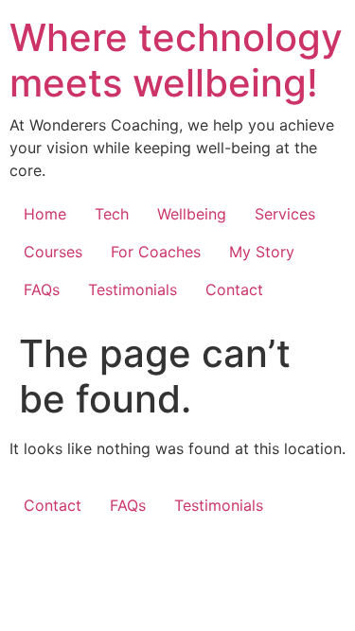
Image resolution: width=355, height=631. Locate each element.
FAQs (42, 289)
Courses (53, 251)
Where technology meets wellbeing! (176, 60)
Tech (112, 213)
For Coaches (156, 251)
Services (285, 213)
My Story (261, 251)
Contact (234, 289)
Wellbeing (191, 213)
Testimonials (132, 289)
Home (45, 213)
